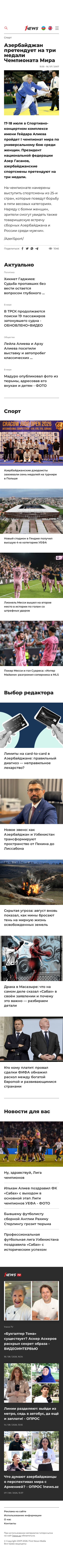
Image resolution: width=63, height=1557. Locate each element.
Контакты (10, 1523)
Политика (9, 272)
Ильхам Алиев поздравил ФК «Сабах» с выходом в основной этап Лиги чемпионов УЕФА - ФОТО (30, 1195)
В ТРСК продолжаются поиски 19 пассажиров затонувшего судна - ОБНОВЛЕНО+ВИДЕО (24, 318)
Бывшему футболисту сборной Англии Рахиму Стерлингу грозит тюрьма (27, 1219)
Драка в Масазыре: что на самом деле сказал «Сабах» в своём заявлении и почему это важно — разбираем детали (30, 996)
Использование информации (22, 1515)
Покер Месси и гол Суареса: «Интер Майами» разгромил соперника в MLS (31, 672)
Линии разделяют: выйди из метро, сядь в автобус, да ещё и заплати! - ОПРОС (31, 1414)
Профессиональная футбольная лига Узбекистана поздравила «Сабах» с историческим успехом (31, 1242)
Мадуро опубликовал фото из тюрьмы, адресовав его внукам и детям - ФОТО (31, 381)
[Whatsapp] (32, 248)
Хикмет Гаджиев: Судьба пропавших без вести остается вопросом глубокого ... (25, 286)
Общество (9, 337)
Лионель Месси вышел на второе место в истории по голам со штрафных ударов (27, 606)
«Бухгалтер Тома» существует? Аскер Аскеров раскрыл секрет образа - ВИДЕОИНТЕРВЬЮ (30, 1341)
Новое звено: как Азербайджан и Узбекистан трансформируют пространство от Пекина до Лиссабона (29, 839)
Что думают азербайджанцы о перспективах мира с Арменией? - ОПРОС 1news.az (31, 1482)
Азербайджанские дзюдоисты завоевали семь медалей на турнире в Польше (30, 474)
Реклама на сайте (15, 1511)
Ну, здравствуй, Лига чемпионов (23, 1175)
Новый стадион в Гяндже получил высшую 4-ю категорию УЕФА (28, 540)
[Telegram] (36, 248)
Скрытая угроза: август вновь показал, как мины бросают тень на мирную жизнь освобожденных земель (30, 918)
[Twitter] (27, 248)
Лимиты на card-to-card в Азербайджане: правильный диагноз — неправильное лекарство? (30, 761)
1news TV (8, 1327)
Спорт (8, 37)
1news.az (16, 1535)
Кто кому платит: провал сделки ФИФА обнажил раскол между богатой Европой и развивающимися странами (30, 1077)
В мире (7, 305)
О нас (7, 1519)
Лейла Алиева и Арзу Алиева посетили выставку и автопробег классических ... (25, 351)
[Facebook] (22, 248)
